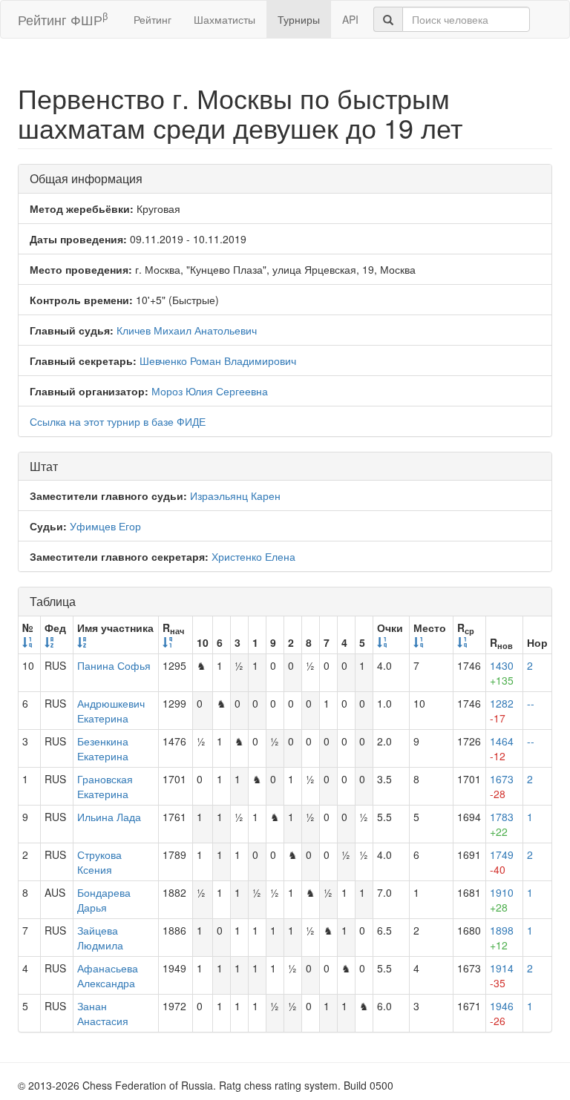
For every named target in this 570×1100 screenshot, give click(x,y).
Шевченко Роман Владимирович (218, 360)
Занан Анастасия (102, 1013)
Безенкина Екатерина (102, 748)
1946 (502, 1013)
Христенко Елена (253, 556)
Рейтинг (152, 19)
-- (530, 703)
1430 (502, 673)
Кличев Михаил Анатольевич (187, 330)
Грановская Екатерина (105, 786)
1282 (502, 710)
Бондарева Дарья (104, 900)
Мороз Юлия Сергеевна (209, 390)
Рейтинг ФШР (63, 19)
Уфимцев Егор (105, 525)
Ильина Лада (109, 816)
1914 (502, 975)
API (350, 19)
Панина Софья (114, 665)
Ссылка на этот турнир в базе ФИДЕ (118, 421)
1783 (502, 824)
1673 (502, 786)
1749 (502, 862)
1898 (502, 937)
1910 (502, 900)
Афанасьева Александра (107, 975)
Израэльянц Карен (235, 495)
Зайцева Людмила (100, 937)
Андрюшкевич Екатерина (111, 710)
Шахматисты (224, 19)
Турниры (299, 19)
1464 (502, 748)
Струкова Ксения (99, 862)
